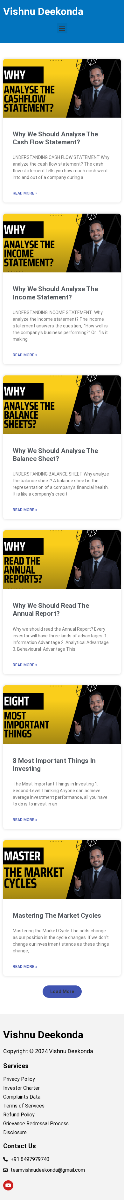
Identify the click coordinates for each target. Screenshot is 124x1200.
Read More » (25, 193)
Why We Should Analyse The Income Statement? (55, 293)
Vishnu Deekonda (43, 11)
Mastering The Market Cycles (57, 915)
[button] (62, 28)
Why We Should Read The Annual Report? (51, 609)
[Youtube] (8, 1185)
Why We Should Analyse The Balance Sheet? (55, 455)
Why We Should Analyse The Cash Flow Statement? (55, 138)
